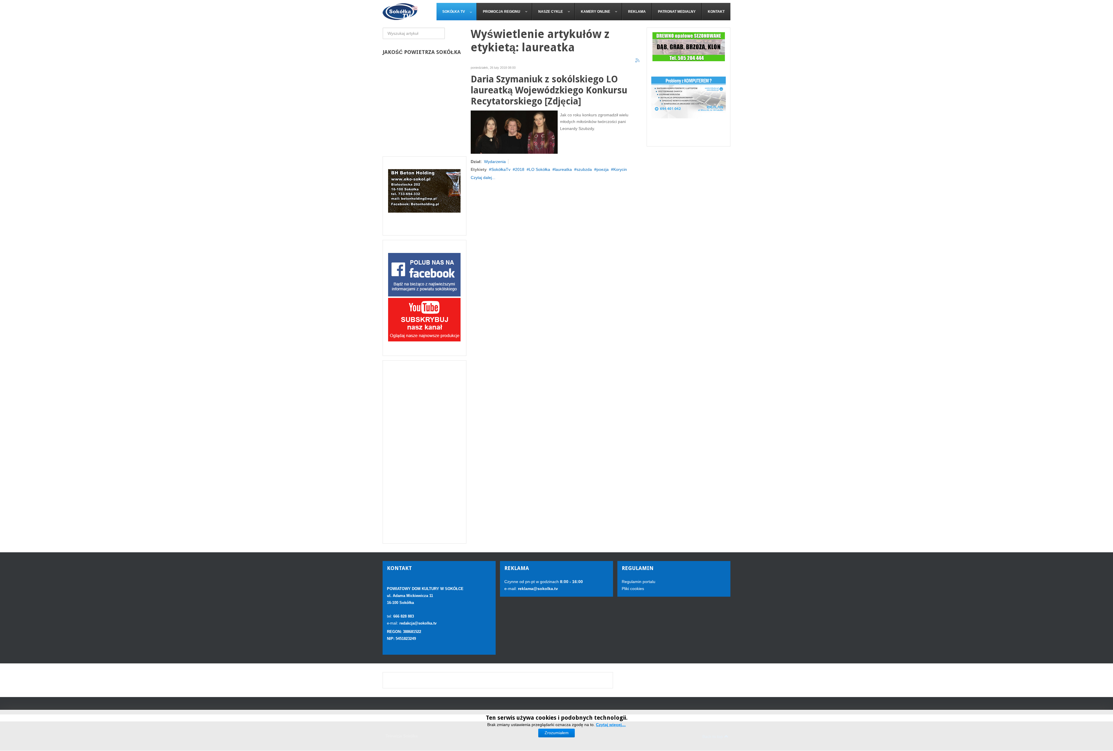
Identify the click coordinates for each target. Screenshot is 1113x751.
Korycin (620, 169)
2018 (519, 169)
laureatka (563, 169)
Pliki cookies (633, 588)
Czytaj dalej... (483, 177)
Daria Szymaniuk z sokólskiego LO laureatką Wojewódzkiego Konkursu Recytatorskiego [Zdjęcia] (549, 90)
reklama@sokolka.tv (537, 588)
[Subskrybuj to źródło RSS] (637, 60)
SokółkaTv (500, 169)
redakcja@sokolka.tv (418, 623)
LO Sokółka (539, 169)
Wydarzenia (495, 161)
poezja (602, 169)
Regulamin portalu (638, 581)
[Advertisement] (424, 452)
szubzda (584, 169)
